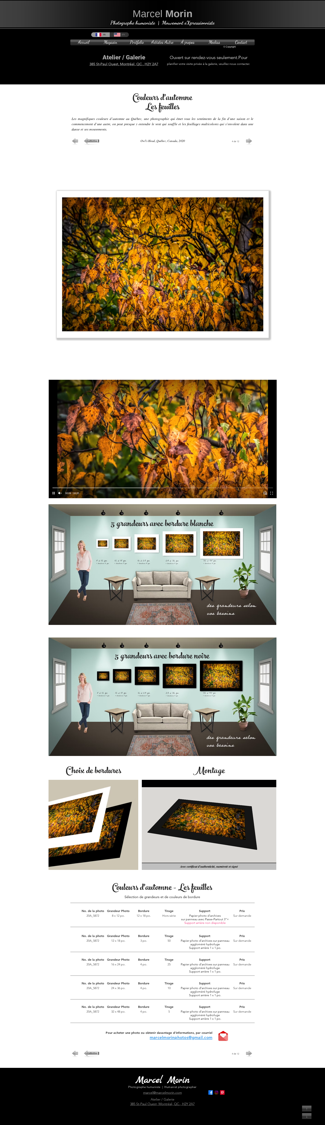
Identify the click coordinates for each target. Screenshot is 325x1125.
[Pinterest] (222, 1092)
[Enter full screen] (271, 493)
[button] (137, 42)
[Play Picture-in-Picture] (265, 493)
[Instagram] (216, 1092)
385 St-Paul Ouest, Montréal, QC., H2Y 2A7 (124, 64)
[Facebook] (210, 1092)
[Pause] (53, 493)
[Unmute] (60, 493)
